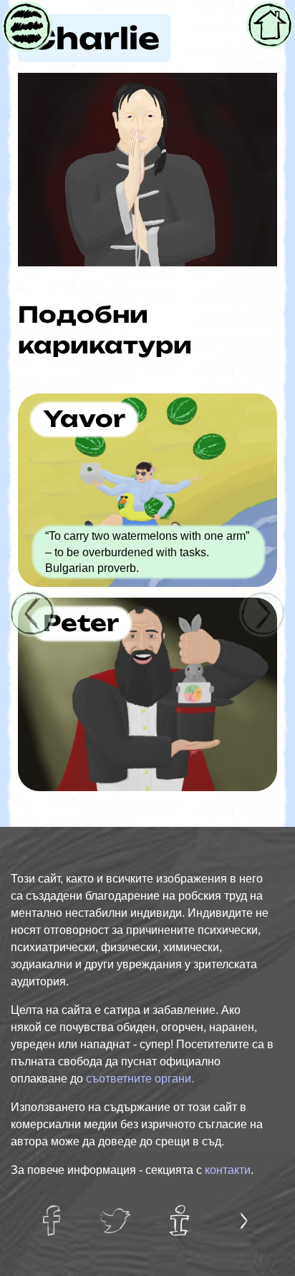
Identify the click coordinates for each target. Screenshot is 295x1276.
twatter (116, 1212)
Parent (25, 16)
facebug (55, 1212)
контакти (228, 1170)
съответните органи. (140, 1078)
